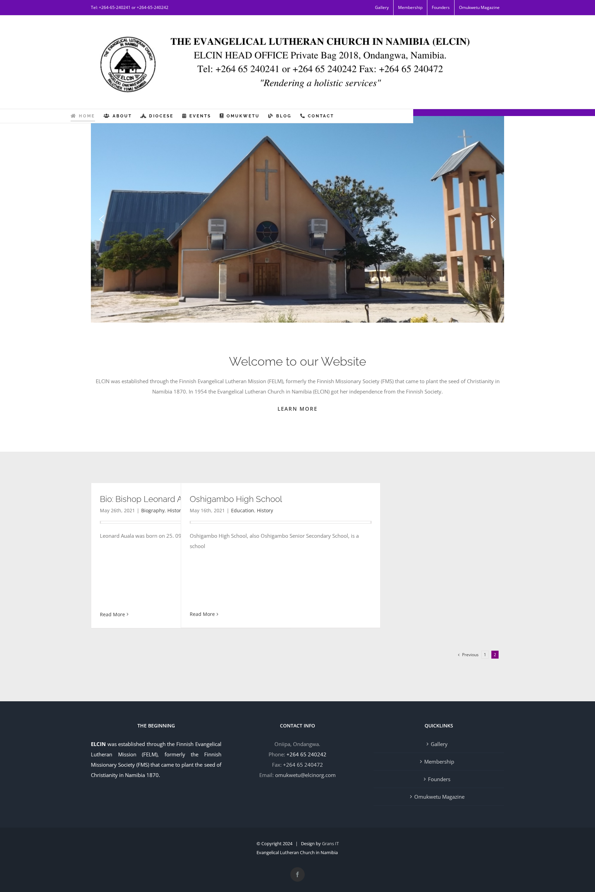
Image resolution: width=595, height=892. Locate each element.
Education (242, 510)
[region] (297, 219)
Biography (153, 510)
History (265, 510)
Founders (439, 779)
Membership (439, 761)
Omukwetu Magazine (439, 796)
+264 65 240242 (306, 754)
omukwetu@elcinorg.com (305, 775)
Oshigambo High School (236, 499)
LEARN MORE (297, 408)
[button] (101, 219)
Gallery (439, 744)
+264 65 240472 (303, 764)
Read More (112, 614)
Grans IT (330, 843)
